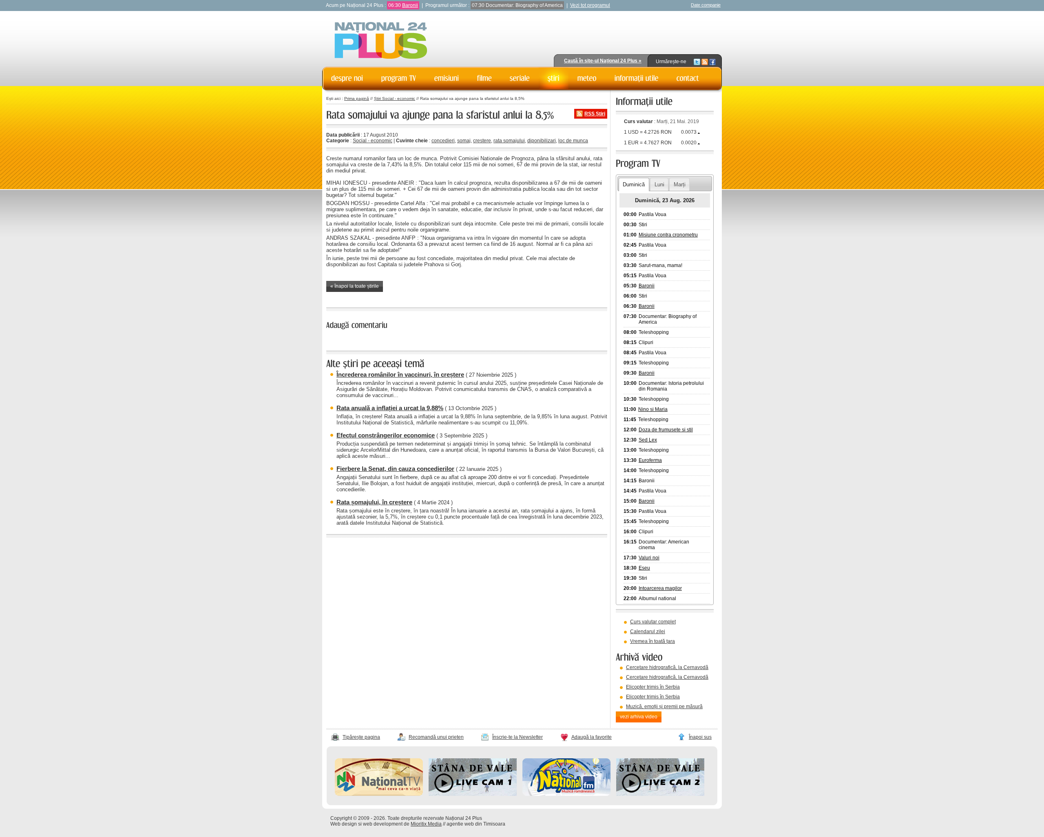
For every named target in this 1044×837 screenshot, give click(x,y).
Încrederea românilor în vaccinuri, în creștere (400, 374)
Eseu (644, 568)
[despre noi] (347, 78)
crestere (482, 141)
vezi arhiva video (638, 717)
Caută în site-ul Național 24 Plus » (602, 61)
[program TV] (398, 78)
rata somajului (509, 141)
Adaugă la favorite (591, 737)
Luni (659, 184)
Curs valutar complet (653, 622)
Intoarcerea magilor (660, 588)
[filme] (484, 78)
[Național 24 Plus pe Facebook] (712, 61)
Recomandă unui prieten (436, 737)
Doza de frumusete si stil (666, 430)
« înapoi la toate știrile (354, 286)
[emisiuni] (446, 78)
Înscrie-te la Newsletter (517, 737)
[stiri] (553, 78)
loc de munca (573, 141)
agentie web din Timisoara (476, 824)
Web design (343, 824)
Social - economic (372, 141)
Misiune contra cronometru (668, 235)
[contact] (688, 78)
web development (383, 824)
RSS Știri (594, 114)
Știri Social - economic (394, 98)
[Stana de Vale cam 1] (473, 794)
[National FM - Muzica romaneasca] (566, 794)
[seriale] (520, 78)
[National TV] (379, 794)
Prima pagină (356, 98)
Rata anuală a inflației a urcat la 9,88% (389, 407)
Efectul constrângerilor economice (385, 435)
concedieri (443, 141)
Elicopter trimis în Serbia (653, 687)
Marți (680, 184)
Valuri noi (649, 558)
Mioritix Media (426, 824)
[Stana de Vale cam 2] (660, 794)
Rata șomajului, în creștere (374, 502)
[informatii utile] (637, 78)
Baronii (410, 5)
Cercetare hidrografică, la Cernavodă (667, 667)
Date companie (706, 4)
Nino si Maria (653, 409)
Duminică (634, 184)
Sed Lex (648, 440)
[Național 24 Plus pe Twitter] (697, 61)
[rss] (704, 61)
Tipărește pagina (361, 737)
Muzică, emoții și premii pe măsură (664, 706)
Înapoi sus (700, 737)
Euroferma (650, 460)
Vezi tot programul (590, 5)
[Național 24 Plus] (380, 41)
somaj (464, 141)
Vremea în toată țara (652, 641)
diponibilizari (541, 141)
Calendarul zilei (647, 631)
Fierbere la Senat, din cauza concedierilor (395, 468)
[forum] (587, 78)
